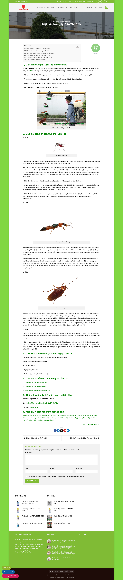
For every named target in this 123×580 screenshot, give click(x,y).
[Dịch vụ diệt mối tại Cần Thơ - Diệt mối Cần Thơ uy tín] (24, 7)
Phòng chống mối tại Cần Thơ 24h (36, 438)
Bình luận (28, 453)
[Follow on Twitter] (100, 1)
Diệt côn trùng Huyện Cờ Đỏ (55, 418)
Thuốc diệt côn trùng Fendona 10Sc (35, 386)
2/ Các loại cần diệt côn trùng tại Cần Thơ (37, 51)
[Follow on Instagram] (20, 551)
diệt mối (30, 71)
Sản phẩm (69, 7)
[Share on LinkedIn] (68, 430)
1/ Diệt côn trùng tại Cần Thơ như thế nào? (37, 49)
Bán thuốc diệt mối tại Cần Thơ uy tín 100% (83, 438)
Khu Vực (60, 7)
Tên (27, 468)
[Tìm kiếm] (79, 7)
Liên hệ (70, 1)
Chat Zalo (7, 568)
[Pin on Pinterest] (64, 430)
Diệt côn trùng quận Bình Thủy (53, 415)
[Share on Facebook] (55, 430)
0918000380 (39, 544)
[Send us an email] (103, 1)
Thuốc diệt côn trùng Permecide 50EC (36, 382)
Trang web (78, 468)
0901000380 (29, 544)
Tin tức (65, 1)
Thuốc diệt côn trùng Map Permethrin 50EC (37, 391)
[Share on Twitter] (58, 430)
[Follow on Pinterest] (106, 1)
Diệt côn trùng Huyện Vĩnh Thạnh (44, 420)
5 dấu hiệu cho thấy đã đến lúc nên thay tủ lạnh (63, 558)
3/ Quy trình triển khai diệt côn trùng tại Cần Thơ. (39, 53)
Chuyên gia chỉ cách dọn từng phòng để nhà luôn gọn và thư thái (63, 541)
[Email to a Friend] (61, 430)
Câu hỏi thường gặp (80, 1)
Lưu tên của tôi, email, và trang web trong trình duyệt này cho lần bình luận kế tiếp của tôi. (56, 476)
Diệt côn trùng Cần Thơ (61, 21)
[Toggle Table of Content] (77, 46)
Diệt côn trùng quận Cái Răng (73, 415)
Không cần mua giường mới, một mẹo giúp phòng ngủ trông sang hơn (63, 547)
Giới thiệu (59, 1)
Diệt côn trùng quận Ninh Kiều (33, 415)
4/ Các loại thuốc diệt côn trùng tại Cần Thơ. (38, 55)
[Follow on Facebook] (98, 1)
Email (52, 468)
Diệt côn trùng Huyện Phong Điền (76, 418)
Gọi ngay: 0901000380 (10, 576)
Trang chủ (39, 7)
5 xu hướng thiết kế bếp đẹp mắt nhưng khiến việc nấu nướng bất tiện (63, 553)
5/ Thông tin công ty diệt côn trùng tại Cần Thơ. (39, 57)
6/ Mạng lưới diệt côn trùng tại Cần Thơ (36, 60)
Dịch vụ (53, 7)
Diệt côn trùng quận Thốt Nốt (36, 418)
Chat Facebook (8, 572)
